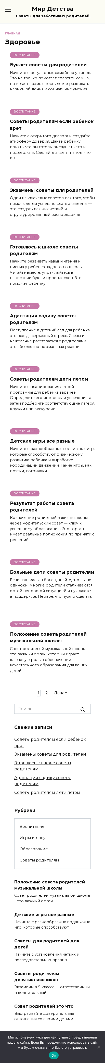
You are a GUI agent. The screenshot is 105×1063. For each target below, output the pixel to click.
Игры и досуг (33, 837)
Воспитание (32, 826)
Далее (60, 693)
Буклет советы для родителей (48, 64)
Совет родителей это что (43, 1006)
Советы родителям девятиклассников (36, 976)
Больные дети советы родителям (52, 571)
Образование (34, 848)
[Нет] (98, 1046)
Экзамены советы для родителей (52, 190)
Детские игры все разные (42, 441)
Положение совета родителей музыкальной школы (48, 637)
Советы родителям (39, 860)
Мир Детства (52, 8)
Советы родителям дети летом (49, 379)
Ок (53, 1055)
